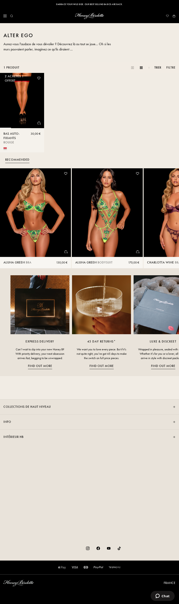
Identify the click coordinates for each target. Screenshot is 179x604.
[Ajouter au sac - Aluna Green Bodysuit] (137, 251)
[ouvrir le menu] (5, 16)
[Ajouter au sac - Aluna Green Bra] (65, 251)
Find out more (40, 366)
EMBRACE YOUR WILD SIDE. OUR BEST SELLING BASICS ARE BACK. (89, 4)
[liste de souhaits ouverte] (167, 16)
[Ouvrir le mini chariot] (174, 16)
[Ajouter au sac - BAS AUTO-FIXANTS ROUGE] (38, 122)
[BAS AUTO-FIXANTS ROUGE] (22, 100)
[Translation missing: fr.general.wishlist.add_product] (39, 78)
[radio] (5, 148)
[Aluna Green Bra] (35, 212)
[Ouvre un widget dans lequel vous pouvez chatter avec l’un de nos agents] (162, 596)
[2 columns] (132, 67)
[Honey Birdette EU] (89, 16)
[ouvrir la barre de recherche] (11, 16)
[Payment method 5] (114, 567)
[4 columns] (141, 67)
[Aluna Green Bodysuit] (107, 212)
